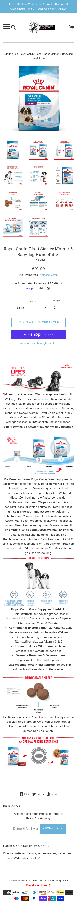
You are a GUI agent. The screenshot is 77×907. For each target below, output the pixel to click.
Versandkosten (49, 274)
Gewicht (32, 301)
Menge (56, 300)
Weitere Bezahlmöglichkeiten (38, 343)
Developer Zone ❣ (38, 885)
